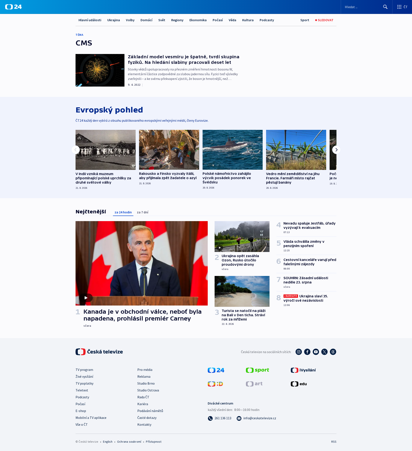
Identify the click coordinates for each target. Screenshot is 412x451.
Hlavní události (90, 20)
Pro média (144, 369)
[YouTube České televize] (315, 351)
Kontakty (144, 424)
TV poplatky (84, 383)
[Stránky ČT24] (216, 370)
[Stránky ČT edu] (299, 383)
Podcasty (267, 20)
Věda (232, 20)
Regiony (177, 20)
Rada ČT (143, 397)
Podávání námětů (150, 411)
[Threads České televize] (333, 351)
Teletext (82, 390)
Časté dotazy (146, 417)
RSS (333, 442)
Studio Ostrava (148, 390)
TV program (84, 369)
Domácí (146, 20)
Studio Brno (146, 383)
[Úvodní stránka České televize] (100, 351)
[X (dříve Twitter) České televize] (324, 351)
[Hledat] (385, 7)
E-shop (81, 411)
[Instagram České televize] (298, 351)
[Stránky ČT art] (254, 383)
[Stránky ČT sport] (257, 370)
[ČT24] (13, 6)
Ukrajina (113, 20)
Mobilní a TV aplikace (91, 417)
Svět (161, 20)
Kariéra (142, 404)
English (107, 442)
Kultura (248, 20)
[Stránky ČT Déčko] (215, 383)
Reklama (143, 376)
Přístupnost (153, 442)
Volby (130, 20)
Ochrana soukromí (129, 442)
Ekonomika (198, 20)
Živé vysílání (84, 376)
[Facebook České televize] (307, 351)
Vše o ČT (82, 424)
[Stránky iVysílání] (303, 370)
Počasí (218, 20)
